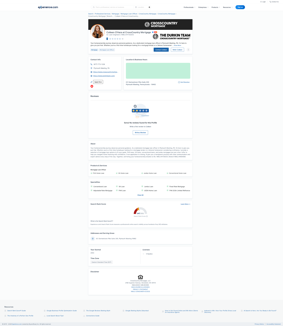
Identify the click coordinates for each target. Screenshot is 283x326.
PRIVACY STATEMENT (140, 289)
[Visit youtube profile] (92, 86)
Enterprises (202, 7)
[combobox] (114, 7)
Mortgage (115, 14)
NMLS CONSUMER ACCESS (140, 291)
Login (264, 2)
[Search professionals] (149, 7)
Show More (177, 45)
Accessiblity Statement (274, 324)
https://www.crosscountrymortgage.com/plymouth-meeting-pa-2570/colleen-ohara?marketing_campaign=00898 (106, 72)
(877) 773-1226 (99, 64)
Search (90, 14)
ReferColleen (177, 50)
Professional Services (102, 14)
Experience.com (17, 324)
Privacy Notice (259, 324)
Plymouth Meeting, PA (101, 68)
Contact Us (275, 2)
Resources (227, 7)
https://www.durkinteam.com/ (104, 76)
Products (215, 7)
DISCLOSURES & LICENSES (140, 287)
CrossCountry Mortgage (147, 14)
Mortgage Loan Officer (129, 14)
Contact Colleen (161, 50)
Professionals (189, 7)
